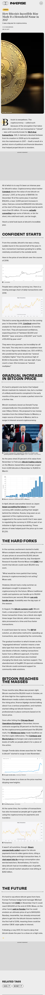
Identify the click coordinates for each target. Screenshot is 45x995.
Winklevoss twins (18, 733)
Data (6, 986)
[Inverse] (18, 3)
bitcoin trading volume (31, 462)
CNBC (36, 562)
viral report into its (10, 859)
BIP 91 (33, 630)
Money (17, 986)
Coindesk (6, 192)
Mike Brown (9, 27)
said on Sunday (19, 909)
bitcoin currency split (24, 609)
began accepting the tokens (14, 507)
